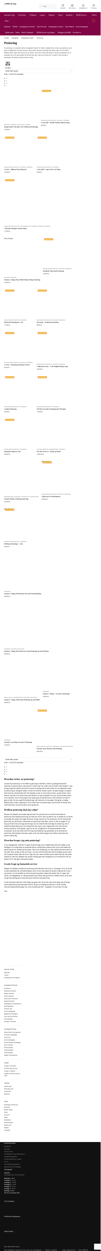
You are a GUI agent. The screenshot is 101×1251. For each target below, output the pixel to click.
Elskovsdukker (8, 1050)
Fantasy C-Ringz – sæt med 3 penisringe (56, 694)
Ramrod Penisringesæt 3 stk (13, 322)
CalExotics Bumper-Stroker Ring (15, 228)
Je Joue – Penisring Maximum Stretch (17, 365)
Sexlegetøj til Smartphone (30, 496)
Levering (7, 1149)
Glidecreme (8, 1086)
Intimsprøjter (8, 1019)
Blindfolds (7, 1120)
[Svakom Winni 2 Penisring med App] (21, 477)
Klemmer (7, 1107)
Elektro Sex (7, 1125)
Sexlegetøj (15, 38)
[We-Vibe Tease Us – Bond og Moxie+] (51, 432)
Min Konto (72, 8)
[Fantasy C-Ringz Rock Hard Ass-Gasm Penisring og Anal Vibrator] (26, 624)
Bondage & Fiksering (11, 1105)
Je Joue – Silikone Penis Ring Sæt (15, 169)
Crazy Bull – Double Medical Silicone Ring (55, 122)
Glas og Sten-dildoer (11, 1016)
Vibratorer (7, 988)
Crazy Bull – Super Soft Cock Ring (48, 169)
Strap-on (7, 1115)
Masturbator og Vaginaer (28, 226)
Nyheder (6, 124)
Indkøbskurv (83, 8)
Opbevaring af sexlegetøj (12, 1167)
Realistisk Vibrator (10, 991)
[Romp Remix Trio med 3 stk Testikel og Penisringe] (21, 106)
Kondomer (7, 1091)
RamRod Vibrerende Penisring (53, 271)
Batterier (7, 1094)
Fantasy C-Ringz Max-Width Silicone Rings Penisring (22, 280)
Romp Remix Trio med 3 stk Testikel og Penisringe (21, 127)
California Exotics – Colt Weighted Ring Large (52, 366)
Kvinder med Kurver (10, 1068)
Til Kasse (94, 8)
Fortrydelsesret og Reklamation (14, 1154)
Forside (6, 38)
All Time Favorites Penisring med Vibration (51, 409)
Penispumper (8, 1047)
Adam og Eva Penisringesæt (51, 496)
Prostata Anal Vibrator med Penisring (49, 748)
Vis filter (8, 68)
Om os (6, 1162)
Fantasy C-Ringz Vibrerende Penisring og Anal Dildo (22, 700)
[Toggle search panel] (33, 6)
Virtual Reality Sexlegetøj (12, 1042)
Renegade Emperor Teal (12, 451)
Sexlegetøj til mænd (27, 38)
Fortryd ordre (8, 1151)
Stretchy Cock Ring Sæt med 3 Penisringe (18, 742)
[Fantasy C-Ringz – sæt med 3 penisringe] (57, 674)
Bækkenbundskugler (11, 1014)
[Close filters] (4, 1141)
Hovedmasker (8, 1122)
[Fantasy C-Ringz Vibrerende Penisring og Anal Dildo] (22, 677)
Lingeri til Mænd (9, 1071)
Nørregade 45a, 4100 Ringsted (14, 1175)
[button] (94, 18)
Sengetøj (7, 1130)
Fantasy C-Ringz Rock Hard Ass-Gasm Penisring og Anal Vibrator (26, 651)
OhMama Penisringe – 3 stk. (13, 544)
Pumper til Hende (10, 1021)
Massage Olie (8, 1089)
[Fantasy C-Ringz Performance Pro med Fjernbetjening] (22, 571)
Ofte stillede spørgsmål (12, 1164)
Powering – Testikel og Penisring (47, 322)
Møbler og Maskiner (10, 1055)
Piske (5, 1112)
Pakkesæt (61, 494)
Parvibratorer (53, 449)
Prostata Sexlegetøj (17, 649)
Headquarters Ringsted (48, 120)
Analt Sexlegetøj (9, 1011)
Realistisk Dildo (9, 1001)
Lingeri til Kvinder (10, 1066)
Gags (5, 1117)
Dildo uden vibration (11, 999)
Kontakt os (7, 1146)
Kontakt (62, 8)
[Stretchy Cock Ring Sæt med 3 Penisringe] (19, 723)
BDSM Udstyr (8, 1110)
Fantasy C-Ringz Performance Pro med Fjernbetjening (22, 593)
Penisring (13, 124)
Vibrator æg (8, 1009)
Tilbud (6, 975)
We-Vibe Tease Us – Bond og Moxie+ (49, 451)
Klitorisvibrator (42, 449)
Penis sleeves (8, 1045)
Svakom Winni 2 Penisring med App (16, 499)
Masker (6, 1128)
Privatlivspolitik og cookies (12, 1159)
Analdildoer (8, 697)
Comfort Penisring (10, 409)
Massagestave (9, 1006)
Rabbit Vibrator (9, 993)
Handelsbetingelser (10, 1156)
